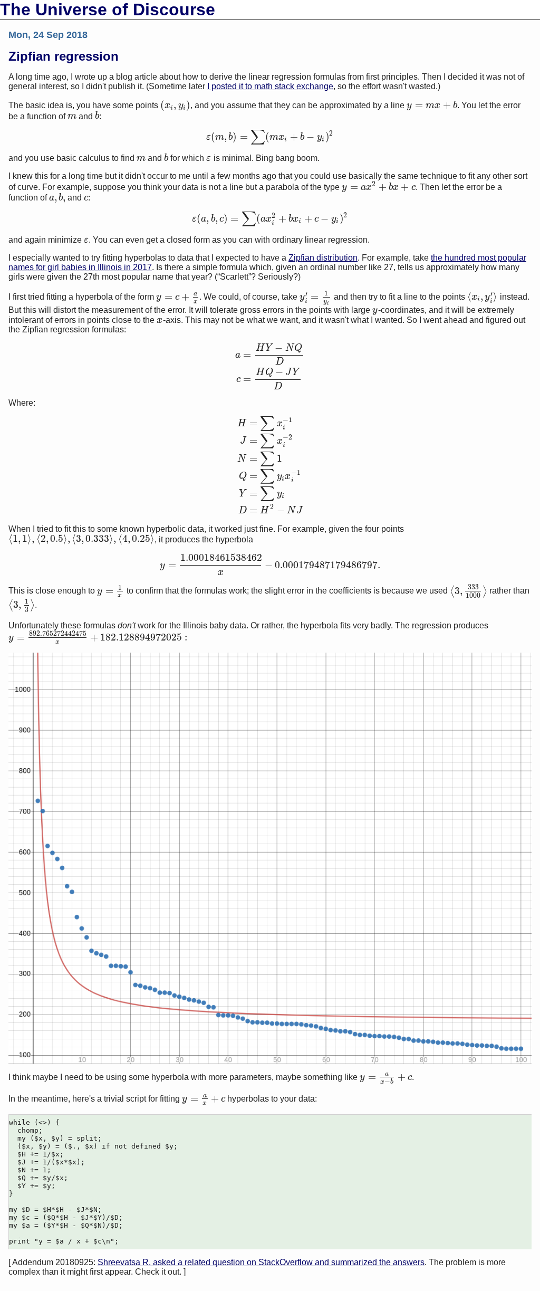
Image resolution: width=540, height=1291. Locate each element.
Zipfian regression (63, 56)
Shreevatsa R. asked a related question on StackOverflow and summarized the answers (261, 1262)
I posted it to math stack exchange (270, 86)
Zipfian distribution (323, 257)
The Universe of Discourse (107, 9)
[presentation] (175, 105)
